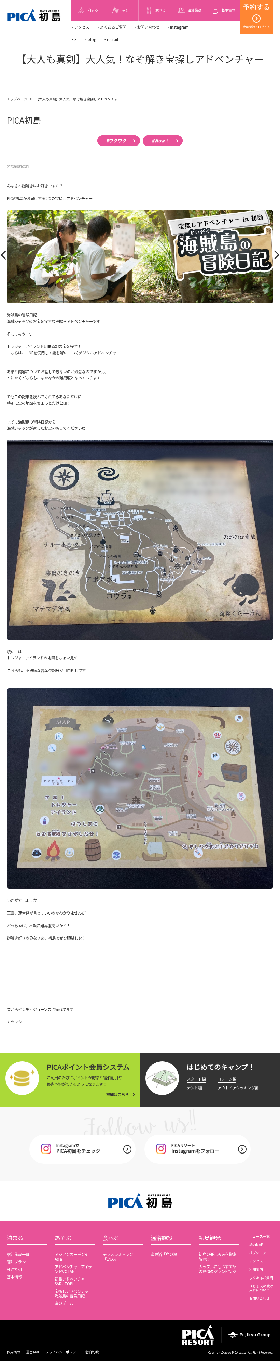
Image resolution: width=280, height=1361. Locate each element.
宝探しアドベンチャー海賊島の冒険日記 (73, 1293)
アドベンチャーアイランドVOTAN (73, 1269)
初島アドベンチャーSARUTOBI (71, 1281)
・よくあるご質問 (111, 27)
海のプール (64, 1303)
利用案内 (256, 1269)
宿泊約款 (92, 1352)
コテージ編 (227, 1079)
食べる (111, 1238)
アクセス (256, 1261)
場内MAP (256, 1244)
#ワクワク (117, 140)
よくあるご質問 (261, 1277)
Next (274, 257)
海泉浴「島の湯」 (166, 1254)
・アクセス (80, 27)
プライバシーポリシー (62, 1352)
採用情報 (13, 1352)
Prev (5, 257)
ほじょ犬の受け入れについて (261, 1288)
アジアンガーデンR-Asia (72, 1256)
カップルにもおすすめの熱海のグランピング (217, 1269)
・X (74, 39)
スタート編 (196, 1079)
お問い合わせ (259, 1298)
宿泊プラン (16, 1261)
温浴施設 (161, 1238)
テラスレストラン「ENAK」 (118, 1256)
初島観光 (210, 1238)
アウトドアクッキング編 (238, 1088)
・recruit (110, 39)
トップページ (17, 99)
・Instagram (177, 27)
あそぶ (63, 1238)
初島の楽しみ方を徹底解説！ (217, 1256)
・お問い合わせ (146, 27)
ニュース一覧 (259, 1236)
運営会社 (33, 1352)
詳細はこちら (117, 1094)
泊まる (15, 1238)
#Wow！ (160, 140)
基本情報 (14, 1277)
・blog (90, 39)
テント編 (194, 1088)
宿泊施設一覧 (18, 1254)
